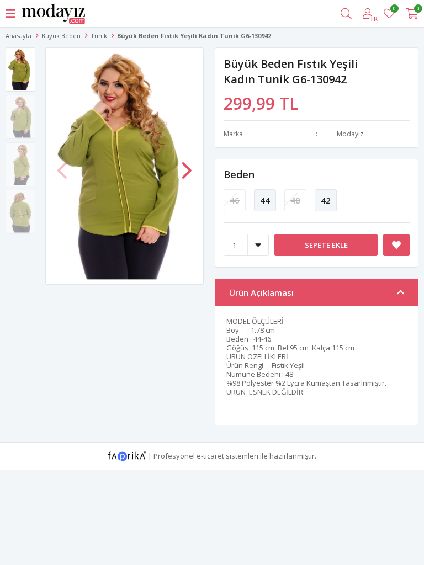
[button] (187, 165)
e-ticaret (210, 455)
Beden (239, 174)
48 (295, 200)
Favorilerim (394, 10)
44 (265, 200)
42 (326, 200)
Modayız (350, 133)
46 (235, 200)
